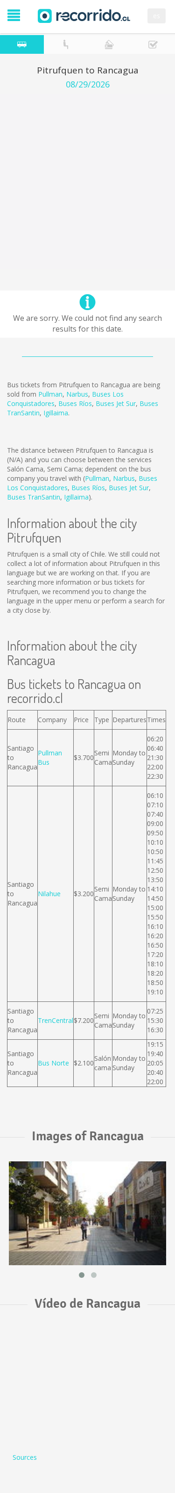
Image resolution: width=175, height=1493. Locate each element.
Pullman (50, 394)
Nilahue (49, 893)
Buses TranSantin (33, 497)
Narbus (77, 394)
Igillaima (55, 412)
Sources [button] (25, 1457)
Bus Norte (53, 1062)
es (156, 15)
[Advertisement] (87, 181)
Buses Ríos (75, 403)
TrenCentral (55, 1020)
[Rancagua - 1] (87, 1213)
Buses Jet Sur (116, 403)
